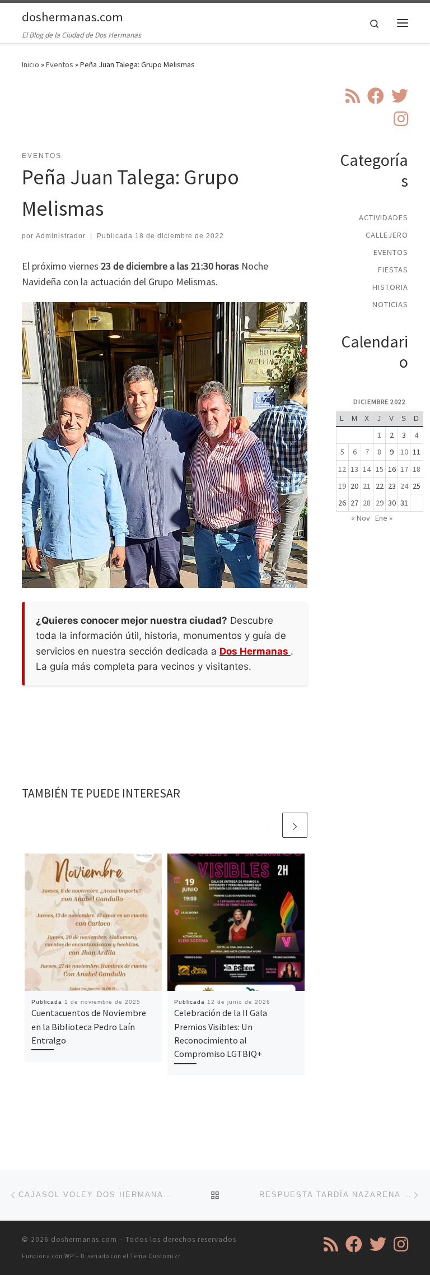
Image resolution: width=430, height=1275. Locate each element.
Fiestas (393, 270)
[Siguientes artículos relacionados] (294, 825)
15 (380, 469)
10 (404, 452)
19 (342, 486)
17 (404, 469)
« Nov (360, 518)
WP (69, 1256)
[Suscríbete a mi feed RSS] (352, 95)
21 (367, 486)
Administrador (61, 236)
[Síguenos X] (399, 95)
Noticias (390, 304)
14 (367, 469)
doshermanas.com (84, 1239)
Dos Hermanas (255, 651)
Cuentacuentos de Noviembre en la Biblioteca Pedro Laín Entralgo (88, 1026)
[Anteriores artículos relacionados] (268, 825)
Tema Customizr (155, 1256)
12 (342, 469)
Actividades (383, 217)
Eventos (59, 64)
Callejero (387, 235)
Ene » (383, 518)
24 (404, 486)
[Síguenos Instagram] (401, 118)
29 (380, 503)
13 (354, 469)
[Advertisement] (225, 117)
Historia (390, 287)
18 (416, 469)
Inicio (30, 64)
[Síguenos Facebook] (375, 95)
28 (367, 503)
